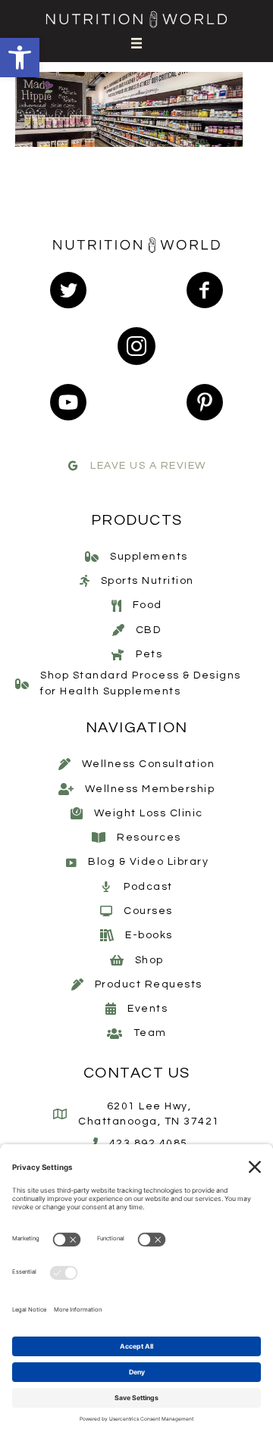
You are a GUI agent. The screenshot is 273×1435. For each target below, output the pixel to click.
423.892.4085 (148, 1143)
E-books (149, 935)
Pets (149, 654)
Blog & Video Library (148, 861)
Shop (149, 960)
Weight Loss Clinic (148, 813)
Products (137, 520)
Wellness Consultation (148, 764)
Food (147, 605)
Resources (149, 837)
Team (150, 1033)
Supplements (149, 556)
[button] (19, 57)
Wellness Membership (150, 789)
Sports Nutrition (147, 581)
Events (147, 1008)
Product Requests (148, 984)
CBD (149, 630)
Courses (148, 911)
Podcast (148, 886)
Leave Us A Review (148, 465)
